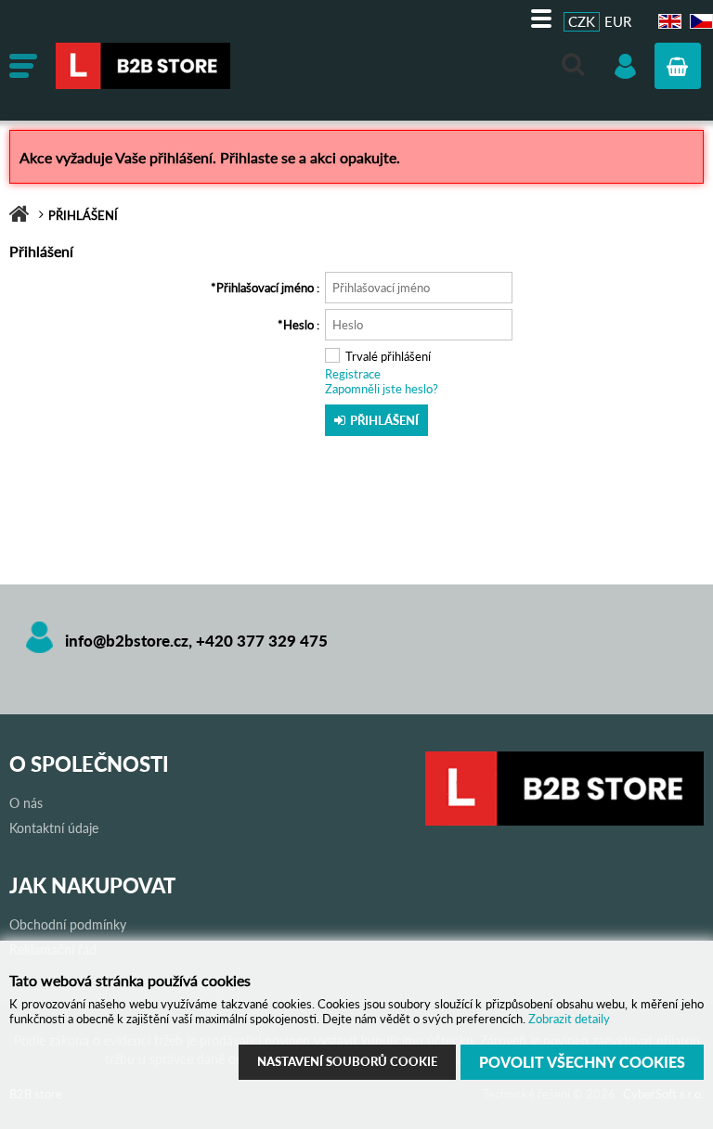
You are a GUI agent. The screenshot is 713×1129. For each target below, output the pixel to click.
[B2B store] (564, 821)
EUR (617, 21)
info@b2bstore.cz (126, 640)
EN (667, 22)
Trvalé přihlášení (388, 356)
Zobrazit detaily (569, 1018)
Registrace (353, 373)
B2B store (195, 66)
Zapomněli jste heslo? (381, 388)
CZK (581, 21)
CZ (699, 22)
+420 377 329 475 (262, 640)
